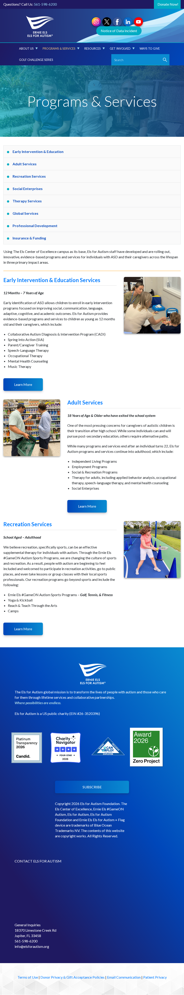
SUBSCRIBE (92, 787)
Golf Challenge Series (36, 60)
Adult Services (25, 164)
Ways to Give (150, 48)
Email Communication (124, 977)
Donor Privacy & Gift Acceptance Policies (72, 977)
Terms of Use (28, 977)
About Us (26, 48)
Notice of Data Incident (119, 31)
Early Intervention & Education (38, 151)
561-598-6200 (45, 4)
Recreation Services (29, 176)
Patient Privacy (155, 977)
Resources (92, 48)
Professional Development (35, 225)
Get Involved (120, 48)
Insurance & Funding (29, 238)
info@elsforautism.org (32, 946)
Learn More (23, 384)
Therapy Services (27, 201)
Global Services (25, 213)
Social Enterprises (28, 188)
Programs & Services (59, 48)
